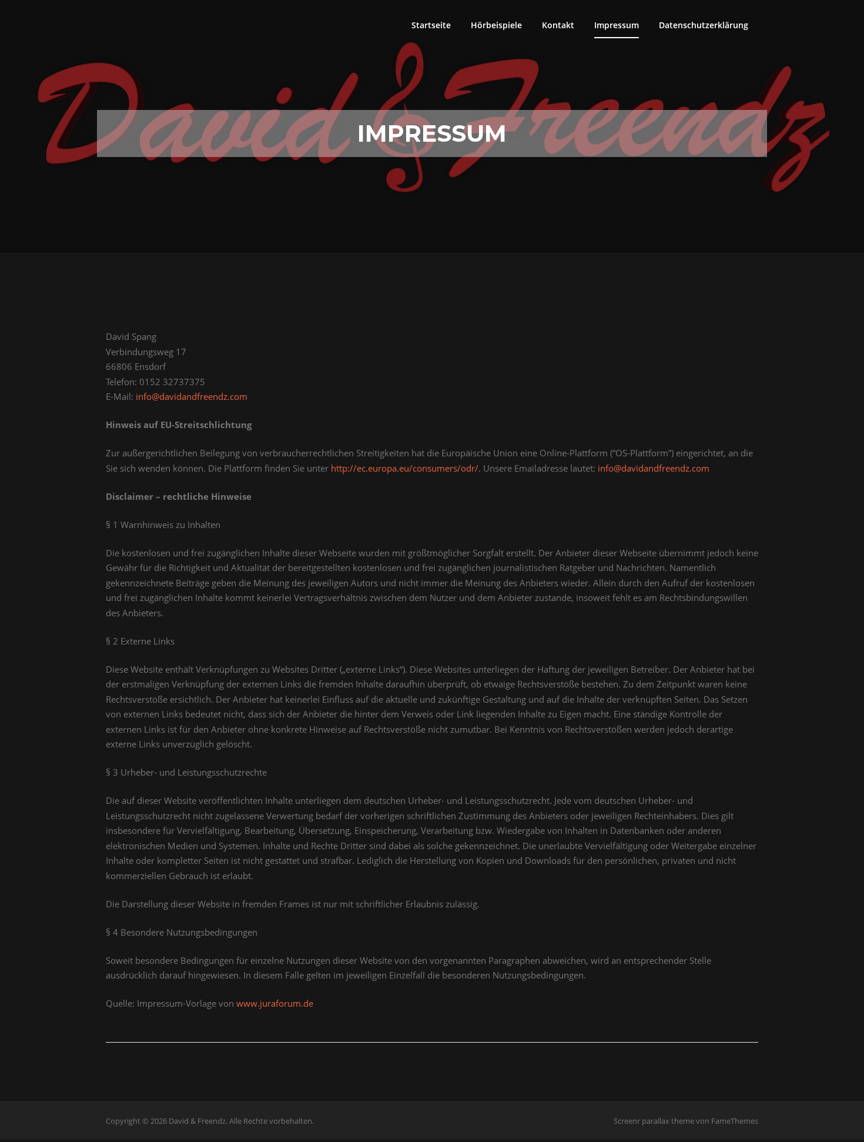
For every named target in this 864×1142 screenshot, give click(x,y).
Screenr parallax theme (654, 1121)
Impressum (616, 25)
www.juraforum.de (274, 1003)
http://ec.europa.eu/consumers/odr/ (404, 468)
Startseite (431, 25)
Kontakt (558, 25)
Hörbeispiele (496, 25)
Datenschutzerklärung (703, 25)
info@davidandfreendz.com (191, 396)
